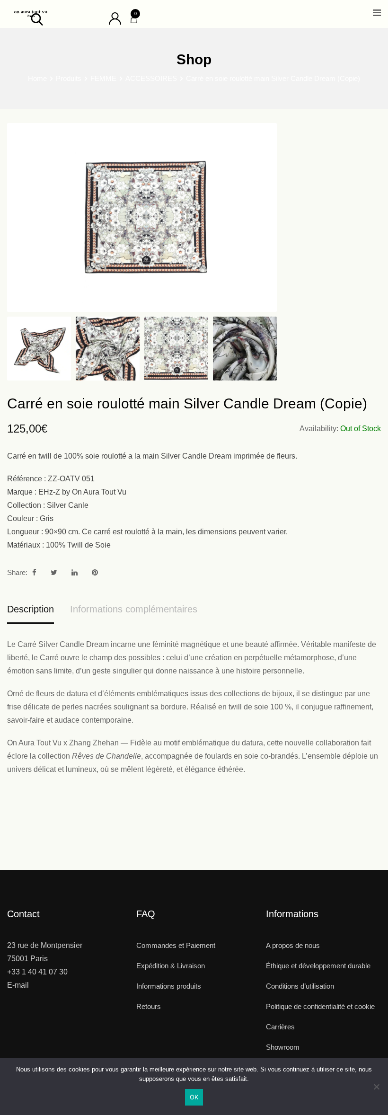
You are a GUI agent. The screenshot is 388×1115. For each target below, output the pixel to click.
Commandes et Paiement (175, 945)
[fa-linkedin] (74, 572)
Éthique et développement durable (318, 966)
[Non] (376, 1090)
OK (194, 1097)
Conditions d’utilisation (300, 986)
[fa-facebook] (34, 572)
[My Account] (114, 18)
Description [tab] (30, 609)
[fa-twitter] (54, 572)
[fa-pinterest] (95, 572)
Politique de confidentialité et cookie (320, 1006)
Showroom (283, 1047)
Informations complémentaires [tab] (133, 609)
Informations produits (168, 986)
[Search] (36, 19)
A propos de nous (293, 945)
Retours (148, 1006)
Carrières (280, 1027)
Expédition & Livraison (170, 966)
